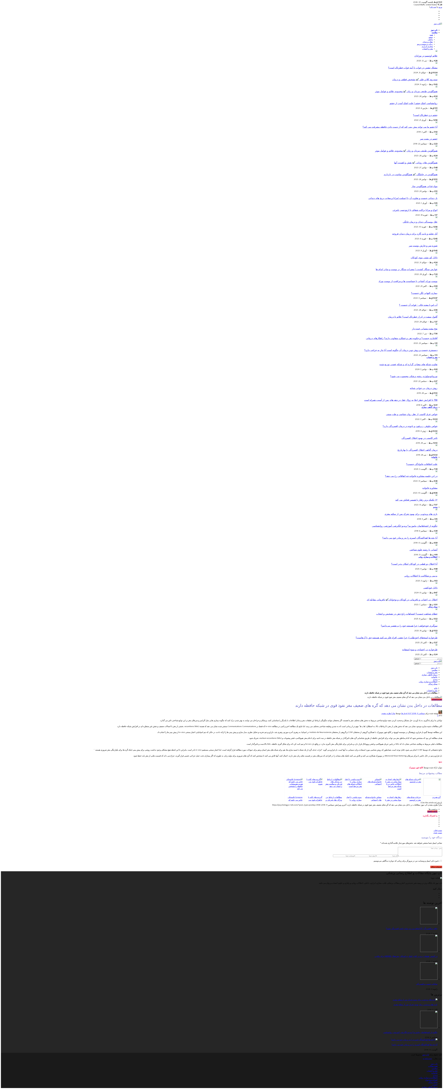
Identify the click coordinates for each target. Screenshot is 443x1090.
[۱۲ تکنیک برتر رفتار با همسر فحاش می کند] (436, 495)
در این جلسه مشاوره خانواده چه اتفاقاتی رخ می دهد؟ (411, 476)
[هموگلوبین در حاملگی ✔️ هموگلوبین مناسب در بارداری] (436, 170)
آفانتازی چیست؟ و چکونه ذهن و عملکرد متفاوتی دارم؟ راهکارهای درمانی (401, 338)
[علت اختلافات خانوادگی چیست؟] (436, 460)
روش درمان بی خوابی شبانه (423, 388)
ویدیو (435, 507)
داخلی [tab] (430, 40)
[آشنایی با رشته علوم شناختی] (436, 545)
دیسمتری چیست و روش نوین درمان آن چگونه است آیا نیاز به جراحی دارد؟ (400, 350)
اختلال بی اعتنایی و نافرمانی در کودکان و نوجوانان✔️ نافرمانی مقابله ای (402, 599)
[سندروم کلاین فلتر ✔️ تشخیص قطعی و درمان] (436, 75)
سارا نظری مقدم (388, 713)
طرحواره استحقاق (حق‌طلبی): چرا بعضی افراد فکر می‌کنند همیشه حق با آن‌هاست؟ (396, 637)
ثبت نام (433, 7)
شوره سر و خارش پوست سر (423, 245)
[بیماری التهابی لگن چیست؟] (436, 288)
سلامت (434, 32)
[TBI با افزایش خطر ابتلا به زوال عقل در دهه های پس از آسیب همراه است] (436, 395)
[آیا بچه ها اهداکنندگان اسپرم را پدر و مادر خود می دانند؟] (436, 533)
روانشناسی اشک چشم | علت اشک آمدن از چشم (413, 103)
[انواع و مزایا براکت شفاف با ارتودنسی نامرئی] (436, 205)
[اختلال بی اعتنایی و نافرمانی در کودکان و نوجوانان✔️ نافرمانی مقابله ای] (436, 595)
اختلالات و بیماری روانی (427, 557)
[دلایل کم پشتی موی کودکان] (436, 253)
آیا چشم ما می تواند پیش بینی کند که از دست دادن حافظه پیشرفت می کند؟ (400, 127)
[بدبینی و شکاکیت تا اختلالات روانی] (436, 571)
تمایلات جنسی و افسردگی (426, 984)
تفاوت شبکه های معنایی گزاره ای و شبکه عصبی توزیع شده (408, 364)
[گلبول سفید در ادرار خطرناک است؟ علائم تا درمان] (436, 312)
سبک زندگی (432, 607)
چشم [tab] (431, 37)
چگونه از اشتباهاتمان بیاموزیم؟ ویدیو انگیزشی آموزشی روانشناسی (404, 526)
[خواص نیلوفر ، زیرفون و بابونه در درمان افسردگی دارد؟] (436, 422)
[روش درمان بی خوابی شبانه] (436, 384)
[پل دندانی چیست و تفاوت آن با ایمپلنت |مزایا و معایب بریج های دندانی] (436, 194)
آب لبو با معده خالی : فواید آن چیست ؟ (418, 305)
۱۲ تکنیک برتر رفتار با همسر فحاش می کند (416, 500)
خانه (435, 688)
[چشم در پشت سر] (436, 134)
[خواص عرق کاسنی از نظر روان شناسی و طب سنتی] (436, 410)
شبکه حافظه (432, 812)
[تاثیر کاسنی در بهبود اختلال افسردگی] (436, 433)
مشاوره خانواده (429, 488)
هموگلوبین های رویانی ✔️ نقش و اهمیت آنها (415, 162)
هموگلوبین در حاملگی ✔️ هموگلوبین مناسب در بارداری (410, 174)
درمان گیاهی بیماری (429, 407)
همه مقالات (432, 1066)
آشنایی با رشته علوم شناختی (423, 549)
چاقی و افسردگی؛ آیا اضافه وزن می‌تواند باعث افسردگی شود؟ (411, 929)
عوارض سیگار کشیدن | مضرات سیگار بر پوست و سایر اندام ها (406, 269)
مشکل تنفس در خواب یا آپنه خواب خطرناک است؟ (412, 67)
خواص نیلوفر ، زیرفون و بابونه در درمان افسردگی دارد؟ (410, 426)
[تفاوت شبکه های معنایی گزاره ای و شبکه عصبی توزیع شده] (436, 360)
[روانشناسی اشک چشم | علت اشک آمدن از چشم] (436, 99)
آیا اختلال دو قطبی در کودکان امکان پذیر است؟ (414, 564)
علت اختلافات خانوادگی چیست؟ (421, 464)
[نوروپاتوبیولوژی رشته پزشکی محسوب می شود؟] (436, 372)
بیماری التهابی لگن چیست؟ (424, 293)
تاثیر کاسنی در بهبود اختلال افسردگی (419, 438)
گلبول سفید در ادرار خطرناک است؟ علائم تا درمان (412, 317)
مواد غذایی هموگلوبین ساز (424, 186)
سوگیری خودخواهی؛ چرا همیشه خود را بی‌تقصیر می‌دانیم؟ (409, 625)
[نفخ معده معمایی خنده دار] (436, 324)
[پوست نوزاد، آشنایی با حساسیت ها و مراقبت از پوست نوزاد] (436, 277)
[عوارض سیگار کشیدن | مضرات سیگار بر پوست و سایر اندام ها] (436, 265)
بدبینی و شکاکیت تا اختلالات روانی (420, 576)
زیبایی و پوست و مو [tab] (425, 44)
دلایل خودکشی (430, 587)
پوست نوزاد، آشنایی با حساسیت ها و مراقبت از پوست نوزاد (408, 281)
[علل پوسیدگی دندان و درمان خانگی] (436, 217)
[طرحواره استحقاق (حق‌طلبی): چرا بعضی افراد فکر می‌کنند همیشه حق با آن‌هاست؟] (436, 633)
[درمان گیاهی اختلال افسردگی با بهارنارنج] (436, 445)
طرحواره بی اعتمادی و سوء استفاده (419, 649)
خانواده (434, 457)
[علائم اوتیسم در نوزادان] (436, 51)
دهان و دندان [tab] (428, 42)
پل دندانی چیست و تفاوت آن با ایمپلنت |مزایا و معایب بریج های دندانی (402, 198)
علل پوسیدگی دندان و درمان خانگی (420, 222)
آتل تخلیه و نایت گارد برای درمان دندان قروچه (414, 233)
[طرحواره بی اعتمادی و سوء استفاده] (436, 645)
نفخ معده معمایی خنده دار (424, 328)
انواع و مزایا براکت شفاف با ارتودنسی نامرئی (414, 210)
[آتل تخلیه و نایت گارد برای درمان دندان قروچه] (436, 229)
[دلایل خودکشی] (436, 583)
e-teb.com (427, 1059)
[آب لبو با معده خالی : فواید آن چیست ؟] (436, 300)
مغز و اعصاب (432, 357)
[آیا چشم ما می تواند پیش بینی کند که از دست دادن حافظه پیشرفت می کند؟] (436, 122)
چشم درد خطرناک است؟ (425, 115)
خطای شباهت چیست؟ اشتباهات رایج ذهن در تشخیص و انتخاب (406, 614)
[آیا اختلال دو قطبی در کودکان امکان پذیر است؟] (436, 559)
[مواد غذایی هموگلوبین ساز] (436, 182)
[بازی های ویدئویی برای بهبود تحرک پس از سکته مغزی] (436, 510)
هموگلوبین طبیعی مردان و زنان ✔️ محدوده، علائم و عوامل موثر (406, 91)
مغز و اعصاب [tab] (427, 49)
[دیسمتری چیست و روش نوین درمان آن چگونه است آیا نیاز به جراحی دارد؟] (436, 346)
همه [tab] (431, 35)
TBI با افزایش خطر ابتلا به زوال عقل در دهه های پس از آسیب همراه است (400, 400)
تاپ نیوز (434, 30)
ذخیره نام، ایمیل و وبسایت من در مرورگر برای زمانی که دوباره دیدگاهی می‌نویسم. (406, 861)
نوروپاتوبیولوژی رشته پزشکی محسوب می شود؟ (413, 376)
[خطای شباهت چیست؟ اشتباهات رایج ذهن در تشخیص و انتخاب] (436, 609)
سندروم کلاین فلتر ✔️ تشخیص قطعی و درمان (414, 79)
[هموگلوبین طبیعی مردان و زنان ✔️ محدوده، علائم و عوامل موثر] (436, 87)
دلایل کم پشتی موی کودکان (424, 257)
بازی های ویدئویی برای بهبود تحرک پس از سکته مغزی (411, 514)
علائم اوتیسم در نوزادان (425, 56)
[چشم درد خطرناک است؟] (436, 110)
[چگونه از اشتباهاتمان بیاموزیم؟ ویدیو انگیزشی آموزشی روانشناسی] (436, 521)
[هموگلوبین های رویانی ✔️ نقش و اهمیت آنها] (436, 158)
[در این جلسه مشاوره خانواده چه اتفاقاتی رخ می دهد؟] (436, 471)
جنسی (434, 1085)
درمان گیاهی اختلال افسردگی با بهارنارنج (417, 450)
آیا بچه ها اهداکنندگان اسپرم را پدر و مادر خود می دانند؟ (409, 538)
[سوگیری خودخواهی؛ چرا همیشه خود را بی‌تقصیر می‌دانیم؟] (436, 621)
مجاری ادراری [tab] (427, 47)
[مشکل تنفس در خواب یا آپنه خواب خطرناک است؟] (436, 63)
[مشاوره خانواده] (436, 483)
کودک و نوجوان (431, 1080)
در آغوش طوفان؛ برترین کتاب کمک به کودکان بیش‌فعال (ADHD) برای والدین (405, 956)
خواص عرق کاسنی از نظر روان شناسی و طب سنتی (411, 414)
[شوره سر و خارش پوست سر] (436, 241)
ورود (440, 7)
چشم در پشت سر (428, 139)
